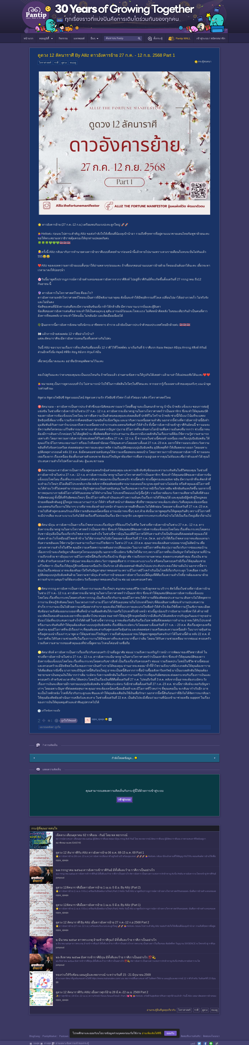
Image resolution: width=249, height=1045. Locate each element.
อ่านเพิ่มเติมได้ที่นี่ (151, 1033)
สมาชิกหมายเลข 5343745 (68, 843)
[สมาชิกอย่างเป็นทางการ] (106, 719)
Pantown (63, 1036)
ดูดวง (64, 62)
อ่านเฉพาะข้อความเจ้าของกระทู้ (72, 1043)
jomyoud (60, 877)
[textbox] (123, 38)
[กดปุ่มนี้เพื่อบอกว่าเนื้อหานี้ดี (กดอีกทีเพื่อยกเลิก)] (43, 720)
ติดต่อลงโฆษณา (211, 1036)
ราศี (56, 62)
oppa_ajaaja (98, 719)
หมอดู (73, 62)
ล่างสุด (47, 1043)
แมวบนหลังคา (47, 727)
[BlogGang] (110, 719)
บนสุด (36, 1043)
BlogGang (34, 1036)
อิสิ (57, 982)
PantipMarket (49, 1036)
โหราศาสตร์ (45, 62)
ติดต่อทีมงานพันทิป (190, 1036)
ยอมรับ (170, 1033)
